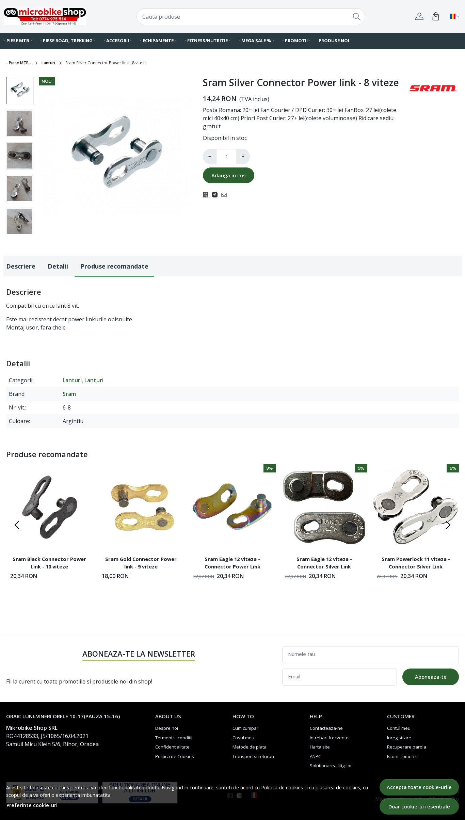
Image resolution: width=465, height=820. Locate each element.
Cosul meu (243, 738)
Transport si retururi (253, 756)
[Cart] (436, 16)
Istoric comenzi (402, 756)
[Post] (207, 194)
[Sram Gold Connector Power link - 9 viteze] (141, 507)
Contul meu (399, 728)
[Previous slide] (17, 524)
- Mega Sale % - (256, 40)
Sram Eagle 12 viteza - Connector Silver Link (324, 563)
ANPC (315, 756)
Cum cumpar (245, 728)
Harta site (320, 747)
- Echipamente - (158, 40)
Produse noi (334, 40)
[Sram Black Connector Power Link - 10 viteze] (49, 507)
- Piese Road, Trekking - (67, 40)
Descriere (20, 266)
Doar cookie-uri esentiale (419, 806)
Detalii (58, 266)
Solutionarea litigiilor (331, 765)
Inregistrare (399, 738)
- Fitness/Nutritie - (207, 40)
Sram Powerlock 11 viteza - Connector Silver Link (416, 563)
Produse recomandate (114, 266)
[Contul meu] (419, 16)
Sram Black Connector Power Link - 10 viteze (49, 563)
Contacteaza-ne (326, 728)
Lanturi (48, 63)
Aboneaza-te (431, 676)
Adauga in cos (228, 175)
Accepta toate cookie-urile (419, 787)
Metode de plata (250, 747)
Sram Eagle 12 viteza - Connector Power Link (232, 563)
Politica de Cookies (174, 756)
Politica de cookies (282, 787)
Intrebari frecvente (329, 738)
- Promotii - (296, 40)
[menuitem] (19, 90)
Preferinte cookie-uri (32, 805)
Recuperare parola (406, 747)
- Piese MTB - (18, 63)
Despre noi (166, 728)
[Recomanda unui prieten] (225, 194)
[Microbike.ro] (45, 16)
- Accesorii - (117, 40)
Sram (69, 394)
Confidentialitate (172, 747)
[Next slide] (448, 524)
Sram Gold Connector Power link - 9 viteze (141, 563)
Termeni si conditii (173, 738)
